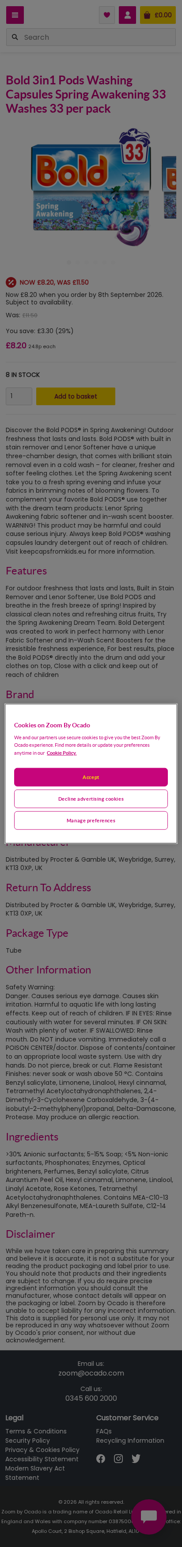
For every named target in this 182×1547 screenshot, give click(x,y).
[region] (90, 773)
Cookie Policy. (61, 753)
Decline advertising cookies (91, 799)
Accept (91, 777)
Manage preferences (91, 820)
